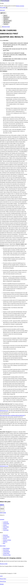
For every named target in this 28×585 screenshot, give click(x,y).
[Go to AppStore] (4, 570)
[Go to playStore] (16, 570)
